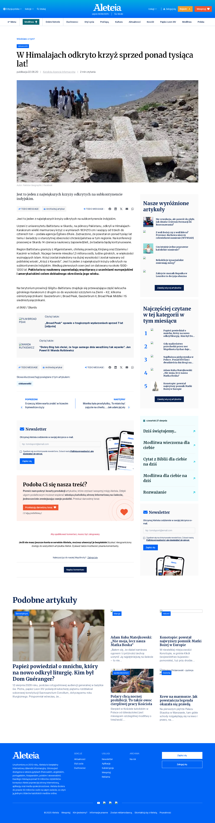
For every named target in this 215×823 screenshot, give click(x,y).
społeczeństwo (121, 672)
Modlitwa (29, 21)
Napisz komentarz (75, 569)
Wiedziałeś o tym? (26, 38)
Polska (201, 21)
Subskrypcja (108, 768)
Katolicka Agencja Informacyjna (59, 72)
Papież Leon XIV (168, 21)
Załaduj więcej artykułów (169, 287)
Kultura (118, 21)
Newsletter (107, 759)
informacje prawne (99, 812)
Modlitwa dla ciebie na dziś (165, 478)
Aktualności (135, 21)
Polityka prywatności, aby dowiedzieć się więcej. (168, 540)
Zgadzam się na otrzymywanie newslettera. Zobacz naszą (58, 452)
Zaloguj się (171, 9)
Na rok (133, 759)
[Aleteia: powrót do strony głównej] (107, 7)
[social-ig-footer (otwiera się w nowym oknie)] (116, 803)
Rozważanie (154, 492)
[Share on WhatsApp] (132, 209)
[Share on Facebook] (110, 209)
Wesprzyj (201, 8)
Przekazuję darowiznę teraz (38, 507)
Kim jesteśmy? (80, 812)
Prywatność (165, 812)
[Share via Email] (127, 209)
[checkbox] (21, 452)
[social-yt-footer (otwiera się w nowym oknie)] (98, 803)
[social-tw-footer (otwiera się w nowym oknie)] (110, 803)
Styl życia (89, 21)
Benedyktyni (22, 613)
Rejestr (183, 8)
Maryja (117, 613)
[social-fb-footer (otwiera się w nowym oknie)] (104, 803)
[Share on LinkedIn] (115, 209)
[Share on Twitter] (121, 209)
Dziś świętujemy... (159, 431)
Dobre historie (53, 21)
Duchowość (72, 21)
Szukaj (43, 9)
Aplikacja (106, 763)
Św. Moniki (118, 14)
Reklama (106, 776)
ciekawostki (25, 383)
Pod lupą (104, 21)
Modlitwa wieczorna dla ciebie (166, 445)
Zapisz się (27, 461)
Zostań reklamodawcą (121, 812)
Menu (13, 21)
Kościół (150, 21)
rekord (166, 613)
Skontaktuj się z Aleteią (146, 812)
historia (166, 672)
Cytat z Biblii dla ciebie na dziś (165, 462)
